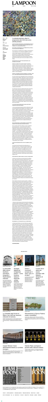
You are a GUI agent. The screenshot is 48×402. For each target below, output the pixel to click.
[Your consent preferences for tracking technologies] (2, 401)
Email (3, 57)
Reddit (4, 59)
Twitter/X (4, 58)
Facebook (4, 55)
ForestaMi (17, 210)
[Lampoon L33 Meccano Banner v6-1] (24, 375)
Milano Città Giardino (4, 40)
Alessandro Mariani (15, 243)
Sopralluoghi (5, 52)
